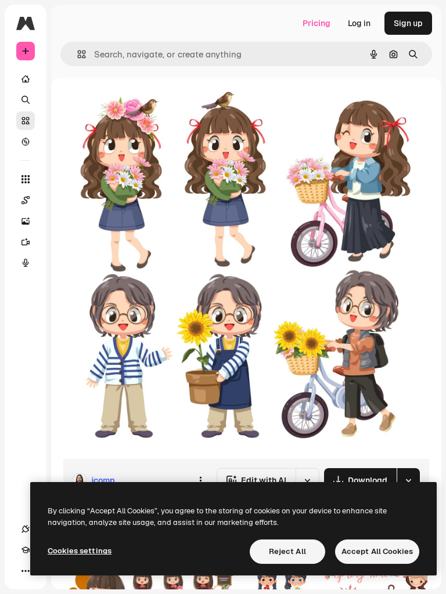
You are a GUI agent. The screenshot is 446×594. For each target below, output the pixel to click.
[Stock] (25, 120)
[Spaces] (25, 200)
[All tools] (25, 179)
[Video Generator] (25, 242)
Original (137, 104)
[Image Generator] (25, 221)
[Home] (25, 79)
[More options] (200, 480)
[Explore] (25, 141)
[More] (25, 571)
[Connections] (25, 529)
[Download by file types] (408, 480)
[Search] (25, 99)
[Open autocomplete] (77, 54)
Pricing (316, 23)
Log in (359, 23)
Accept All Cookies (377, 551)
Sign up (408, 23)
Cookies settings (80, 551)
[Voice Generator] (25, 262)
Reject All (287, 551)
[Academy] (25, 550)
